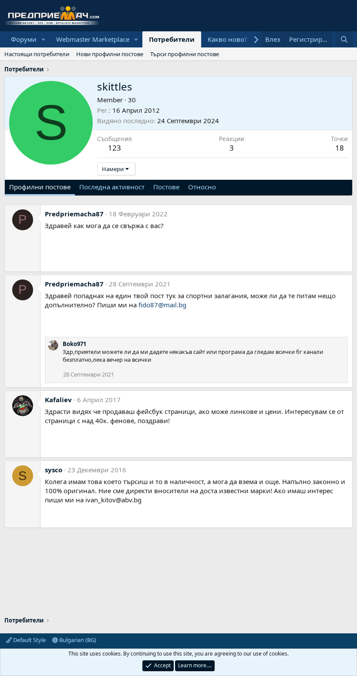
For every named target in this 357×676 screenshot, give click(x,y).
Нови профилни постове (109, 54)
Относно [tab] (202, 186)
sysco (53, 469)
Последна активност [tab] (112, 186)
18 (339, 148)
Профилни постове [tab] (40, 186)
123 (114, 148)
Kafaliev (58, 399)
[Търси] (344, 39)
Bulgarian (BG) (77, 640)
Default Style (29, 640)
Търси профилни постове (184, 54)
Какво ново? (227, 39)
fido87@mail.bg (162, 304)
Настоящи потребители (36, 54)
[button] (43, 39)
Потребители (172, 39)
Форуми (24, 39)
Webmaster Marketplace (92, 39)
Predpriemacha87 (74, 213)
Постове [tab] (166, 186)
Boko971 (74, 344)
